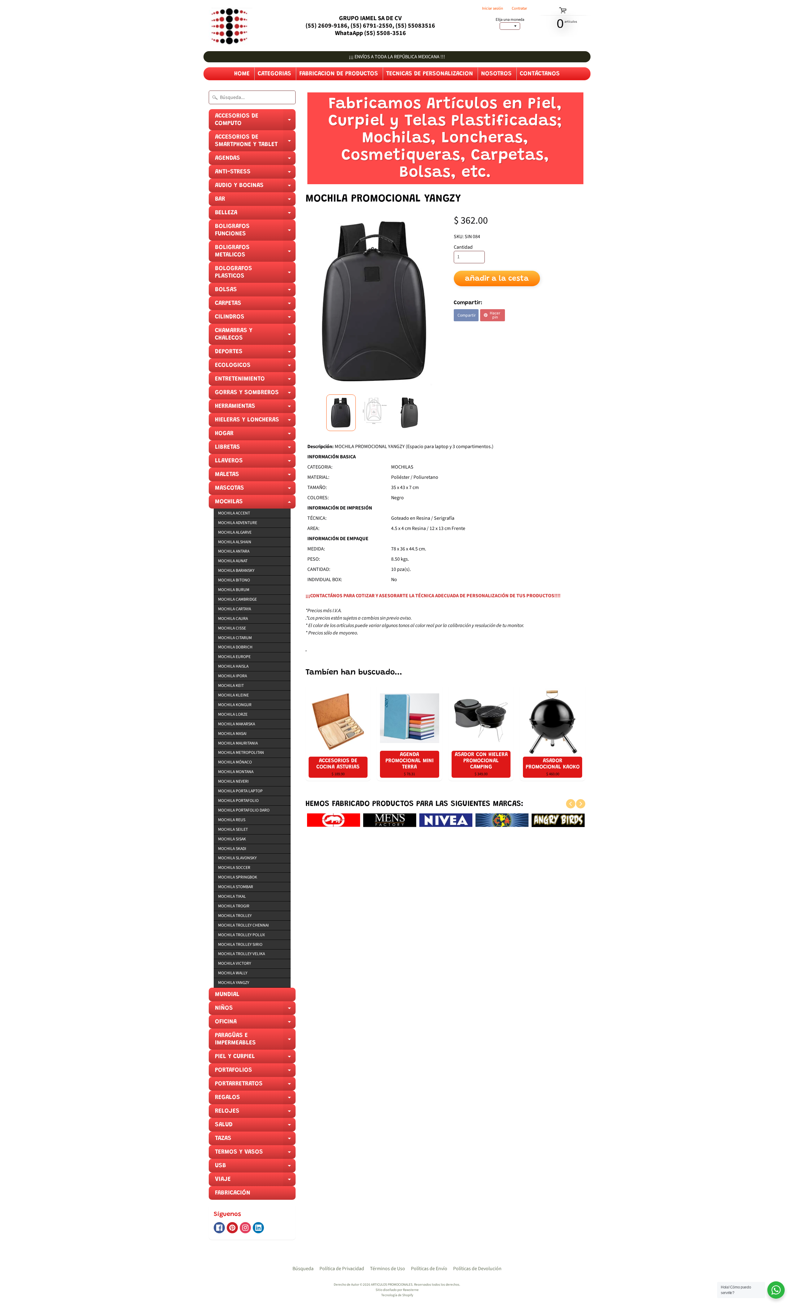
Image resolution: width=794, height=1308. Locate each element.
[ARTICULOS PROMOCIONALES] (227, 25)
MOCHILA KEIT (231, 685)
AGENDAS (255, 160)
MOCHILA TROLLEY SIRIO (240, 944)
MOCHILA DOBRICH (235, 647)
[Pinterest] (232, 1227)
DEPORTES (255, 353)
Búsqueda (303, 1268)
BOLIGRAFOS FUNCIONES (255, 232)
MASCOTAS (255, 490)
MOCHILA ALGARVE (235, 532)
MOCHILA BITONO (234, 580)
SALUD (255, 1127)
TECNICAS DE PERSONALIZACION (429, 74)
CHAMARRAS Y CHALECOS (255, 336)
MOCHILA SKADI (232, 849)
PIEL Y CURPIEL (255, 1058)
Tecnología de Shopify (397, 1295)
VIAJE (255, 1181)
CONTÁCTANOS (540, 74)
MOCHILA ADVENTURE (237, 523)
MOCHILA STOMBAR (235, 887)
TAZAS (255, 1140)
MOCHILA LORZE (233, 714)
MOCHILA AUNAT (233, 561)
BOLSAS (255, 291)
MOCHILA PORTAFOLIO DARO (244, 810)
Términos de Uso (387, 1268)
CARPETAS (255, 305)
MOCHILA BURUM (233, 590)
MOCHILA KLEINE (233, 695)
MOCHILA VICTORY (234, 963)
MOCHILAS (255, 504)
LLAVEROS (255, 463)
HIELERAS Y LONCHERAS (255, 422)
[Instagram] (245, 1227)
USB (255, 1167)
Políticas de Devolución (477, 1268)
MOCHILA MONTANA (235, 772)
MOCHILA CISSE (232, 628)
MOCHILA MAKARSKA (236, 724)
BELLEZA (255, 215)
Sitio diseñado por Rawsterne (397, 1290)
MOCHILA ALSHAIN (234, 542)
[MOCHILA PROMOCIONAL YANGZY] (341, 412)
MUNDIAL (227, 994)
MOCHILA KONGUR (235, 705)
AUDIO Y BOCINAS (255, 187)
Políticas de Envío (429, 1268)
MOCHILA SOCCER (234, 867)
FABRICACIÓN (232, 1193)
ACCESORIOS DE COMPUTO (255, 121)
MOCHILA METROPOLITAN (241, 752)
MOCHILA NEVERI (233, 781)
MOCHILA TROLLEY (235, 916)
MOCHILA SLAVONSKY (237, 858)
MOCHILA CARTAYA (234, 609)
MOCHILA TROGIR (233, 906)
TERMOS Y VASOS (255, 1154)
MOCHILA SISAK (232, 839)
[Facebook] (219, 1227)
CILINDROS (255, 319)
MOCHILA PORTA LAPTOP (240, 791)
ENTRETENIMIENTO (255, 381)
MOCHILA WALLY (232, 973)
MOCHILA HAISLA (233, 666)
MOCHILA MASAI (232, 733)
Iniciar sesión (492, 9)
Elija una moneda (510, 19)
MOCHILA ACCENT (234, 513)
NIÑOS (255, 1010)
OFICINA (255, 1024)
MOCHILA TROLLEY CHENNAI (243, 925)
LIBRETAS (255, 449)
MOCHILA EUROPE (234, 657)
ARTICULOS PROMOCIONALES (392, 1284)
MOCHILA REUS (231, 820)
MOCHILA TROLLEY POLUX (241, 935)
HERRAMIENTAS (255, 408)
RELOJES (255, 1113)
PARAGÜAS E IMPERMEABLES (255, 1041)
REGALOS (255, 1099)
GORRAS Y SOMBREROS (255, 394)
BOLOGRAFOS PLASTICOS (255, 274)
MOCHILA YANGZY (233, 982)
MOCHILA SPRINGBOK (237, 877)
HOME (242, 74)
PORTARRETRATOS (255, 1086)
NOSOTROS (496, 74)
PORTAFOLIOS (255, 1072)
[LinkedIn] (258, 1227)
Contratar (519, 9)
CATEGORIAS (274, 74)
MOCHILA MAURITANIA (238, 743)
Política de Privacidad (341, 1268)
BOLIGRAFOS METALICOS (255, 253)
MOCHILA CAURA (233, 618)
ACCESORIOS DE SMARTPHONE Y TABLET (255, 142)
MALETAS (255, 476)
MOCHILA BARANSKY (236, 570)
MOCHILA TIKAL (232, 896)
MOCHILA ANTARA (233, 551)
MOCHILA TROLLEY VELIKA (241, 954)
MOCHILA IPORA (232, 676)
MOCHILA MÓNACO (235, 762)
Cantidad (463, 247)
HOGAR (255, 435)
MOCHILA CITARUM (235, 638)
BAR (255, 201)
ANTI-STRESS (255, 174)
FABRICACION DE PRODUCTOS (338, 74)
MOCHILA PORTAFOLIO (238, 800)
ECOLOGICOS (255, 367)
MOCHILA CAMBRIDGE (237, 599)
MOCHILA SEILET (233, 829)
